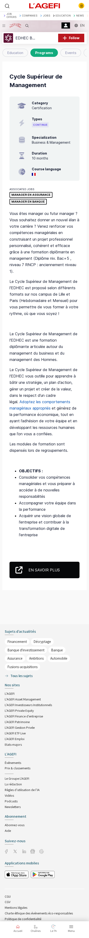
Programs (44, 52)
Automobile (58, 658)
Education (15, 52)
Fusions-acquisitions (22, 667)
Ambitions (36, 658)
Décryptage (42, 641)
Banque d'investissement (25, 650)
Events (70, 52)
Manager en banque (28, 201)
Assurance (15, 658)
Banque (57, 650)
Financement (17, 641)
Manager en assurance (31, 194)
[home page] (44, 5)
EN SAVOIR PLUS (44, 570)
